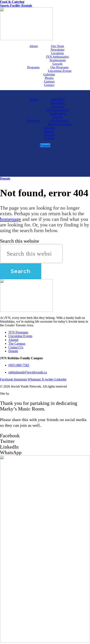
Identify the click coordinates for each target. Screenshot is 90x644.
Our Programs (59, 67)
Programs (33, 67)
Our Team (57, 46)
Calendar (49, 74)
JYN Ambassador (57, 56)
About (34, 46)
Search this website (19, 241)
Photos (49, 78)
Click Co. (16, 393)
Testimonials (57, 60)
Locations (57, 53)
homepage (10, 219)
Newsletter (57, 49)
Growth (57, 63)
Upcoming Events (59, 70)
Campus (49, 81)
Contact (49, 85)
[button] (45, 436)
